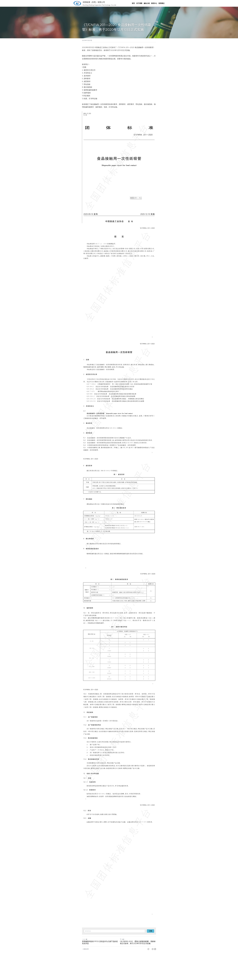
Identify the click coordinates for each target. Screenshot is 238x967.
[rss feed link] (155, 949)
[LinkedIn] (148, 949)
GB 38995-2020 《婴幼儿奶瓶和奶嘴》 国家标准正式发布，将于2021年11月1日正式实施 (138, 942)
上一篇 (85, 939)
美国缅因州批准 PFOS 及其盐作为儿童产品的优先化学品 (100, 942)
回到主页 (86, 949)
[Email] (153, 949)
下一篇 (122, 939)
